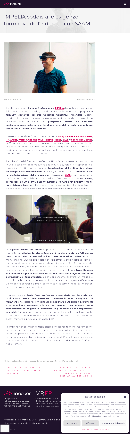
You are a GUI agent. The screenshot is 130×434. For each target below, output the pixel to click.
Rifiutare (90, 423)
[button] (125, 397)
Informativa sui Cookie (28, 420)
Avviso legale (104, 429)
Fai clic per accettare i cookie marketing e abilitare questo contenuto (49, 219)
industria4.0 (33, 361)
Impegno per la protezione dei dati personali (26, 423)
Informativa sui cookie (90, 429)
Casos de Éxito (12, 361)
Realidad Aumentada (64, 361)
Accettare (72, 423)
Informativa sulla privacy (51, 420)
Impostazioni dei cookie (113, 423)
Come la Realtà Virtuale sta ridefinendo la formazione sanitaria (24, 370)
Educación (23, 361)
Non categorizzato (46, 361)
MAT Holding (45, 140)
